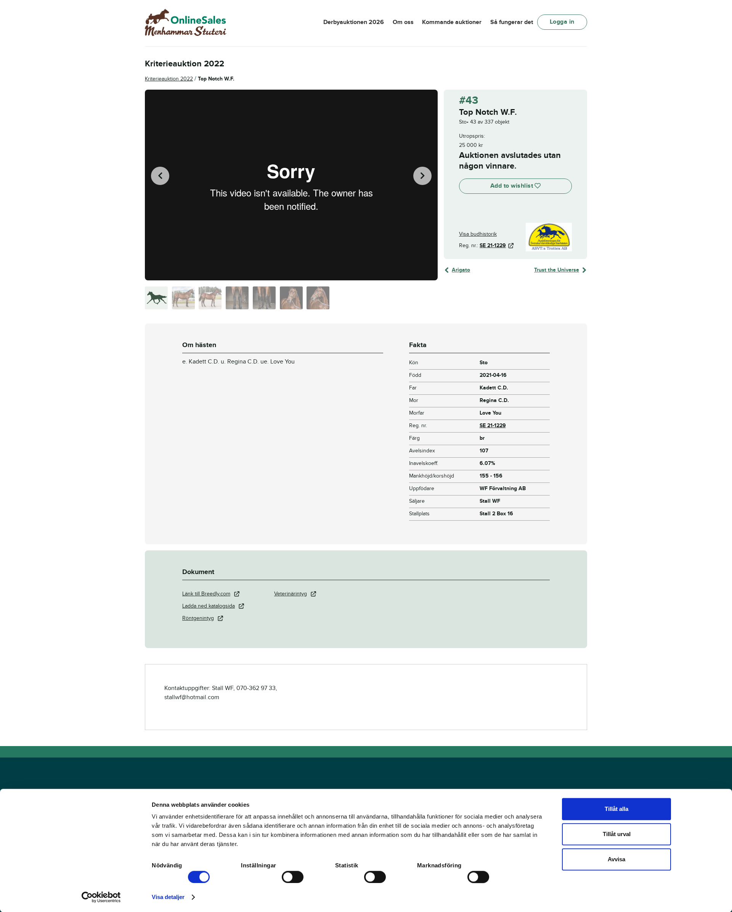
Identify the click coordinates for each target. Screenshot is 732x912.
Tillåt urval (617, 834)
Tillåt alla (616, 809)
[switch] (292, 877)
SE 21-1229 (493, 245)
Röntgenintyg (198, 618)
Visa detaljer (168, 897)
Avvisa (616, 859)
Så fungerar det (511, 22)
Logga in (562, 22)
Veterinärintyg (290, 593)
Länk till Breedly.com (206, 593)
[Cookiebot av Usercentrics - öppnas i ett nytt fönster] (101, 897)
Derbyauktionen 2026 (353, 22)
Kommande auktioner (452, 22)
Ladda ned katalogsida (208, 606)
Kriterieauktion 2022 (169, 79)
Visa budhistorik (478, 234)
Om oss (403, 22)
